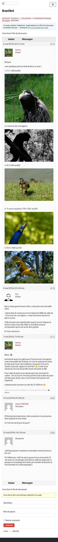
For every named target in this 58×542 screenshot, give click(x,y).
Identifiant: (8, 503)
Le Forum (6, 18)
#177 (52, 337)
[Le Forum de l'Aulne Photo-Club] (10, 4)
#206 (52, 433)
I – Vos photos (25, 18)
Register (16, 531)
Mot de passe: (9, 512)
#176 (52, 288)
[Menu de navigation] (53, 4)
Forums (14, 18)
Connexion (9, 525)
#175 (52, 44)
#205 (52, 398)
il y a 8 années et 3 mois (39, 28)
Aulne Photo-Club (26, 540)
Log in (6, 531)
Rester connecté (13, 520)
